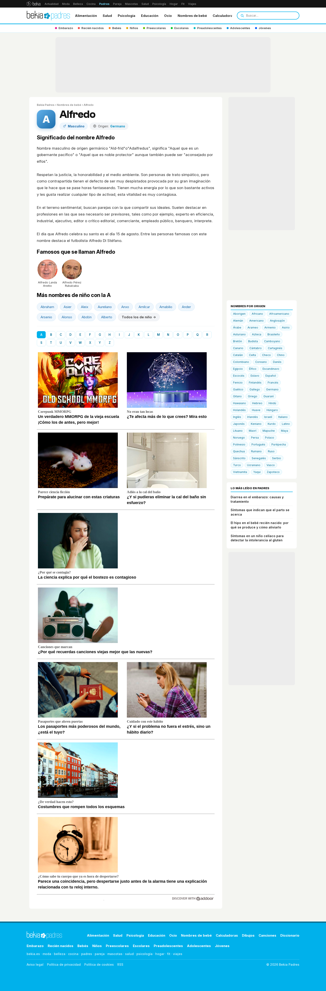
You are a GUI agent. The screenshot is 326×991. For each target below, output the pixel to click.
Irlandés (252, 417)
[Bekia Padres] (48, 15)
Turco (237, 465)
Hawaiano (239, 403)
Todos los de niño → (139, 317)
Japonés (239, 423)
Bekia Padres (45, 105)
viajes (177, 954)
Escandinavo (271, 368)
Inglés (237, 417)
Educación (149, 16)
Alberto (106, 317)
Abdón (87, 317)
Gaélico (238, 389)
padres (86, 954)
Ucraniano (253, 465)
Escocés (238, 375)
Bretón (237, 341)
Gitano (237, 396)
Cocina (91, 4)
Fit (183, 4)
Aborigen (239, 313)
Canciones (267, 935)
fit (168, 954)
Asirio (286, 327)
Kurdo (272, 423)
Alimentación (86, 16)
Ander (186, 307)
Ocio (168, 16)
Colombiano (241, 362)
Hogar (174, 4)
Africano (257, 313)
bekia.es (33, 954)
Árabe (237, 327)
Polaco (269, 437)
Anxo (125, 307)
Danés (277, 362)
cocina (73, 954)
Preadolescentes (168, 946)
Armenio (270, 327)
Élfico (252, 368)
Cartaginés (275, 348)
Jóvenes (222, 946)
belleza (59, 954)
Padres (104, 4)
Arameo (252, 327)
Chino (281, 355)
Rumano (256, 451)
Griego (252, 396)
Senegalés (259, 458)
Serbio (276, 458)
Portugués (258, 444)
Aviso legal (35, 964)
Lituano (238, 430)
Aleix (84, 307)
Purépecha (278, 444)
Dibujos (248, 935)
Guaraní (268, 396)
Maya (284, 430)
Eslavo (255, 375)
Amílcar (144, 307)
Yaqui (257, 472)
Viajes (192, 4)
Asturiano (239, 334)
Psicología (159, 4)
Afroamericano (279, 313)
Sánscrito (239, 458)
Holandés (239, 410)
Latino (286, 423)
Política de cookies (99, 964)
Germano (272, 389)
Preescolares (117, 946)
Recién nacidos (60, 946)
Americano (256, 320)
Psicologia (126, 16)
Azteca (256, 334)
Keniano (256, 423)
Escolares (141, 946)
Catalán (238, 355)
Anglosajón (277, 320)
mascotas (114, 954)
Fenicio (238, 382)
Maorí (252, 430)
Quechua (239, 451)
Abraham (47, 307)
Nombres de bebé (192, 16)
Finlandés (255, 382)
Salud (145, 4)
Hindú (272, 403)
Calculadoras (224, 16)
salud (129, 954)
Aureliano (105, 307)
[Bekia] (34, 3)
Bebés (82, 946)
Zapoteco (273, 472)
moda (47, 954)
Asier (67, 307)
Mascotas (131, 4)
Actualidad (52, 4)
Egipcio (238, 368)
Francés (273, 382)
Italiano (283, 417)
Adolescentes (199, 946)
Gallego (254, 389)
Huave (256, 410)
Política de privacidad (64, 964)
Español (270, 375)
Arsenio (46, 317)
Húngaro (272, 410)
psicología (144, 954)
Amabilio (165, 307)
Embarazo (35, 946)
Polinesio (239, 444)
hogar (159, 954)
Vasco (271, 465)
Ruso (271, 451)
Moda (66, 4)
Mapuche (269, 430)
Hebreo (257, 403)
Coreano (261, 362)
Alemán (238, 320)
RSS (120, 964)
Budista (253, 341)
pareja (100, 954)
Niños (97, 946)
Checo (266, 355)
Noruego (239, 437)
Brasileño (273, 334)
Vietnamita (240, 472)
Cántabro (255, 348)
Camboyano (272, 341)
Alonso (67, 317)
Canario (238, 348)
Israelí (268, 417)
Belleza (78, 4)
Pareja (117, 4)
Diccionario (289, 935)
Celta (252, 355)
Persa (255, 437)
